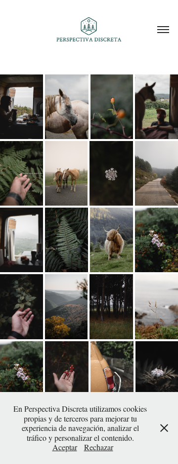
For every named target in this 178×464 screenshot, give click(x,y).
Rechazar (98, 447)
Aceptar (64, 447)
